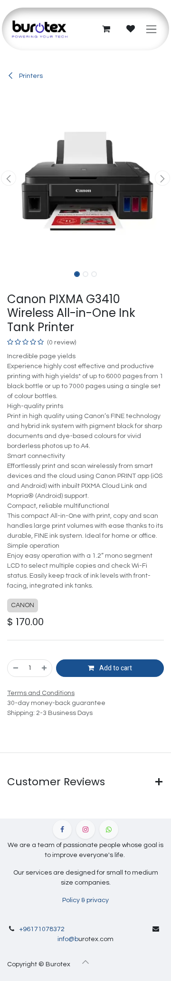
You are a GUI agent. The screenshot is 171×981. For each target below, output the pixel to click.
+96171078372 (42, 929)
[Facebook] (62, 829)
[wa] (108, 829)
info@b (67, 939)
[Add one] (44, 668)
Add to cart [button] (115, 668)
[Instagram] (85, 829)
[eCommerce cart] (105, 29)
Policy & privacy (85, 900)
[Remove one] (15, 668)
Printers (30, 76)
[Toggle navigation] (151, 29)
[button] (8, 178)
